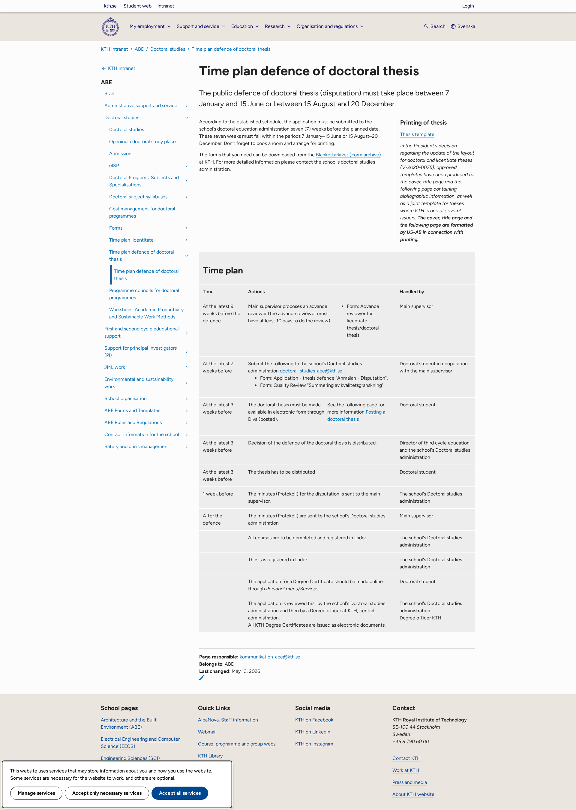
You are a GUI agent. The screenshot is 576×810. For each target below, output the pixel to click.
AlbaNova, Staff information (228, 720)
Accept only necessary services (107, 793)
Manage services (36, 793)
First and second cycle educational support (141, 332)
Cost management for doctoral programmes (142, 212)
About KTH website (413, 794)
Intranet (166, 6)
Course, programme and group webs (236, 744)
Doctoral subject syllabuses (138, 197)
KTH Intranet (114, 49)
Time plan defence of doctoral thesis (231, 49)
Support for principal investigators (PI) (140, 351)
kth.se (110, 6)
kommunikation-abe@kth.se (270, 657)
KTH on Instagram (314, 744)
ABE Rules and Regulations (133, 422)
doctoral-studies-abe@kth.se (311, 371)
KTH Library (210, 756)
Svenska (466, 26)
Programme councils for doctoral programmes (144, 294)
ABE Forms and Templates (132, 410)
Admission (120, 153)
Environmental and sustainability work (138, 382)
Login (468, 6)
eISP (114, 165)
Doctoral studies (167, 49)
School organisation (125, 398)
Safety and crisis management (136, 446)
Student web (138, 6)
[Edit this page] (202, 677)
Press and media (409, 782)
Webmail (207, 732)
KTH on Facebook (314, 720)
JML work (114, 367)
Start (109, 93)
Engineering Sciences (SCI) (130, 758)
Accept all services (180, 793)
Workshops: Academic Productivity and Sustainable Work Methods (146, 313)
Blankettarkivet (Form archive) (348, 155)
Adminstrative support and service (140, 105)
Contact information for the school (141, 434)
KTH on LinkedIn (312, 732)
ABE (139, 49)
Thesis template (417, 134)
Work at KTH (405, 770)
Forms (115, 228)
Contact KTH (406, 758)
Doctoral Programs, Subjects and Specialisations (144, 181)
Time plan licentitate (131, 240)
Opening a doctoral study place (142, 141)
